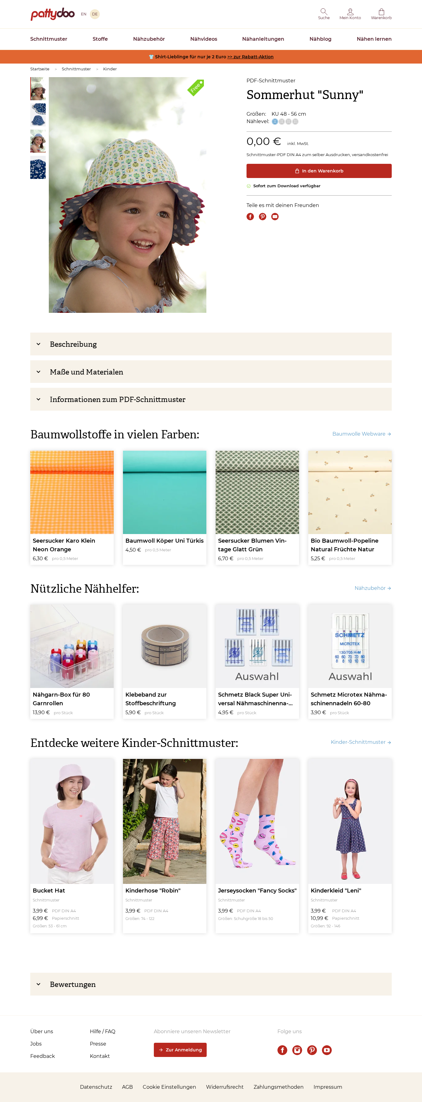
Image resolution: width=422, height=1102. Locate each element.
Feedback (42, 1056)
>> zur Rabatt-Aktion (250, 57)
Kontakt (100, 1056)
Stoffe (100, 39)
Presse (98, 1044)
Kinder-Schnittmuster (358, 742)
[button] (324, 14)
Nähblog (320, 39)
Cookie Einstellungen (169, 1087)
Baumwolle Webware (359, 434)
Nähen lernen (374, 39)
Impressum (328, 1087)
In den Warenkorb (323, 171)
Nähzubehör (149, 39)
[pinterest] (312, 1050)
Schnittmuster (48, 39)
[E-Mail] (275, 216)
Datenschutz (96, 1087)
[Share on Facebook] (250, 216)
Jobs (36, 1044)
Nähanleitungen (263, 39)
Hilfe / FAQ (102, 1031)
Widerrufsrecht (225, 1087)
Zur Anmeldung (184, 1050)
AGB (127, 1087)
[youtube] (327, 1050)
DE (95, 14)
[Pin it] (262, 216)
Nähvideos (203, 39)
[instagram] (297, 1050)
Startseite (39, 68)
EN (84, 14)
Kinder (110, 68)
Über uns (41, 1031)
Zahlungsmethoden (279, 1087)
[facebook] (282, 1050)
